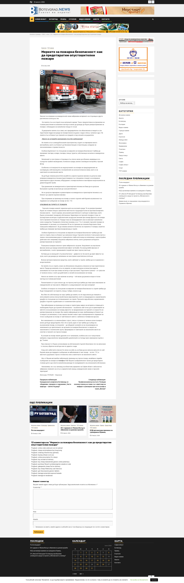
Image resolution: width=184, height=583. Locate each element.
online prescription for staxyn (48, 457)
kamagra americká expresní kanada (49, 473)
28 (75, 568)
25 (97, 564)
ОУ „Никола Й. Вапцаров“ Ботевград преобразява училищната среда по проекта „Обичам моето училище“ (135, 196)
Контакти (105, 19)
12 (103, 556)
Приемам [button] (154, 580)
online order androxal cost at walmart (50, 448)
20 (109, 560)
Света (121, 158)
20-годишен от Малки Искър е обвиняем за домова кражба (73, 429)
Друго (121, 134)
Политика (122, 149)
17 (92, 560)
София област (40, 19)
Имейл (35, 519)
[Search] (153, 19)
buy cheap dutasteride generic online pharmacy (53, 462)
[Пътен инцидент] (43, 414)
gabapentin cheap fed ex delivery (49, 466)
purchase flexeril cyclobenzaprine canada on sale (54, 464)
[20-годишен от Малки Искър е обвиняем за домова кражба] (73, 414)
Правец (63, 19)
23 (86, 564)
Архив (122, 100)
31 (92, 568)
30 (86, 568)
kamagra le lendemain (45, 475)
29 (81, 568)
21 (75, 564)
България (122, 124)
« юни (74, 574)
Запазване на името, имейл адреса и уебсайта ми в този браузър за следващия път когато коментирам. (72, 527)
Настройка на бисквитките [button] (139, 580)
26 (103, 564)
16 (86, 560)
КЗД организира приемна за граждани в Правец (101, 431)
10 (92, 556)
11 (97, 556)
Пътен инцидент (38, 430)
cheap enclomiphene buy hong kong (50, 450)
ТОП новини (50, 48)
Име (34, 512)
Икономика (122, 143)
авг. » (81, 574)
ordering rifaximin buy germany (48, 453)
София (121, 161)
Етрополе (72, 19)
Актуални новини (36, 425)
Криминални (51, 425)
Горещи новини (124, 130)
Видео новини (84, 19)
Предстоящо (108, 425)
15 (81, 560)
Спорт (121, 168)
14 (75, 560)
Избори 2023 (123, 140)
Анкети (96, 19)
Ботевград (53, 19)
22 (81, 564)
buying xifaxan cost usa (46, 455)
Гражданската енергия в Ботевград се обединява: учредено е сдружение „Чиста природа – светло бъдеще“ (55, 383)
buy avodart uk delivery (45, 459)
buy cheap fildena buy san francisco (50, 469)
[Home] (32, 19)
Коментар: (37, 487)
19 (103, 560)
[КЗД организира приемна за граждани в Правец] (102, 414)
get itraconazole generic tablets (48, 471)
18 (97, 560)
